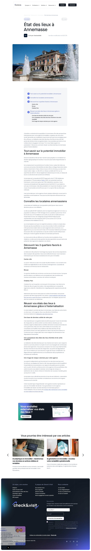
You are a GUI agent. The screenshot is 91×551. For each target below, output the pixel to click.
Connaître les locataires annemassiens (42, 98)
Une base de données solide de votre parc (42, 115)
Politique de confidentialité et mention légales (40, 535)
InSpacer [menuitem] (15, 487)
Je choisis (16, 544)
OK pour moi (26, 544)
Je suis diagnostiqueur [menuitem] (64, 489)
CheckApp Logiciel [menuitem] (17, 493)
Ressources (34, 15)
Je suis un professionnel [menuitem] (64, 491)
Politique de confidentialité (71, 528)
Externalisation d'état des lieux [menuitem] (20, 491)
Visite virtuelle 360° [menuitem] (18, 489)
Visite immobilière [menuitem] (17, 495)
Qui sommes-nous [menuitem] (39, 487)
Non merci (6, 544)
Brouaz (33, 106)
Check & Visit (27, 15)
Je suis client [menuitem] (61, 487)
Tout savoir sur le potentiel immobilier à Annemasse (45, 94)
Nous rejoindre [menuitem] (39, 489)
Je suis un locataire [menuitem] (63, 493)
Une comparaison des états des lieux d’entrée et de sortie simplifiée (46, 118)
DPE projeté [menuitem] (15, 497)
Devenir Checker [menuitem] (39, 491)
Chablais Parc (35, 108)
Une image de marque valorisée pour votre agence (44, 121)
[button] (8, 547)
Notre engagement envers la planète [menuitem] (44, 495)
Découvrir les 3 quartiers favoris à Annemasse (44, 102)
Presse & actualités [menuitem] (40, 493)
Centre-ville (35, 104)
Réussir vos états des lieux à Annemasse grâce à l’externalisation (44, 112)
